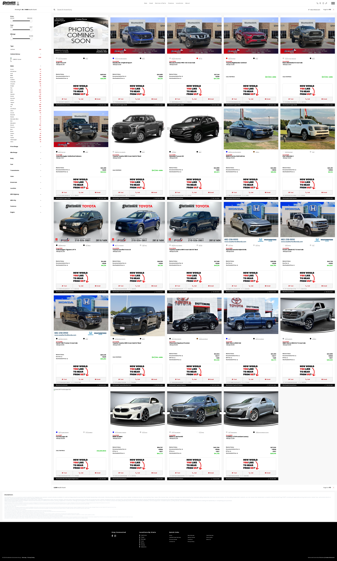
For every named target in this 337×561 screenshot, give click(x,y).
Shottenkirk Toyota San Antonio (65, 292)
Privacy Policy (24, 505)
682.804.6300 (272, 292)
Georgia (143, 539)
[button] (163, 35)
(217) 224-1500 (215, 385)
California (144, 535)
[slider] (11, 21)
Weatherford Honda (231, 292)
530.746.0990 (215, 198)
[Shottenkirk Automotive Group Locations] (322, 3)
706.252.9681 (329, 385)
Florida (143, 545)
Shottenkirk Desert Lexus (63, 105)
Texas (142, 537)
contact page (109, 516)
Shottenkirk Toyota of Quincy (177, 385)
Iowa (142, 541)
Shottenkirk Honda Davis (176, 198)
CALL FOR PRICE (230, 76)
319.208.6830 (101, 451)
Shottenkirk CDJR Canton (233, 198)
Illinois (142, 543)
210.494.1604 (102, 292)
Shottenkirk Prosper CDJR (120, 105)
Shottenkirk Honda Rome (289, 385)
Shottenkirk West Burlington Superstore (67, 478)
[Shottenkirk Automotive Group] (10, 3)
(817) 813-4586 (159, 105)
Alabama (143, 547)
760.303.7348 (102, 105)
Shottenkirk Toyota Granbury (121, 198)
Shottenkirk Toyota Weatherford (122, 385)
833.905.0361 (272, 198)
